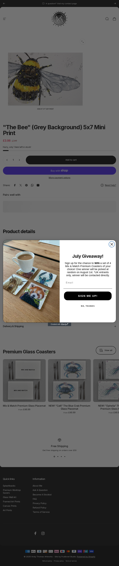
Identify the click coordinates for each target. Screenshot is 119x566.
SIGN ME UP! (88, 295)
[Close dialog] (112, 244)
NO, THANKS (88, 306)
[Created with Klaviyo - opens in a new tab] (59, 324)
